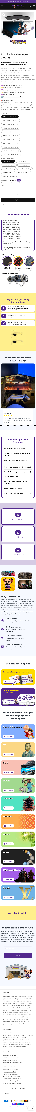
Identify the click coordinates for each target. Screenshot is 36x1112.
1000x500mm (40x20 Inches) (11, 151)
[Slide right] (22, 49)
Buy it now (18, 200)
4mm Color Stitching (9, 176)
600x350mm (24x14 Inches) (10, 124)
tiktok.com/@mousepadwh (11, 1081)
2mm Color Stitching (9, 165)
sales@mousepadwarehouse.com (12, 1062)
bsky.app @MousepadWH (11, 1069)
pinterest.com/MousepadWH (12, 1074)
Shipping (8, 182)
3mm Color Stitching (25, 169)
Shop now (10, 682)
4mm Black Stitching (23, 172)
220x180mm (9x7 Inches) (10, 116)
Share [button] (4, 205)
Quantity (3, 185)
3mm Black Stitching (9, 169)
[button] (2, 6)
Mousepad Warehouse (16, 1106)
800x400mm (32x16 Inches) (10, 139)
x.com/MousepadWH (10, 1072)
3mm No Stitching (24, 165)
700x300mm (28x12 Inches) (10, 128)
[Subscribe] (31, 1093)
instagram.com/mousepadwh (12, 1078)
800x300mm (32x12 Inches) (10, 135)
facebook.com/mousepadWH (12, 1076)
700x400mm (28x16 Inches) (10, 132)
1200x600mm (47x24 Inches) (11, 154)
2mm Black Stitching (23, 161)
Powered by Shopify (23, 1106)
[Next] (32, 394)
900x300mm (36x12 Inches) (10, 143)
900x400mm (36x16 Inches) (10, 147)
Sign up (18, 955)
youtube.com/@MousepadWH (12, 1083)
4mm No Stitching (8, 172)
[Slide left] (14, 49)
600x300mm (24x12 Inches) (10, 120)
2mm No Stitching (8, 161)
